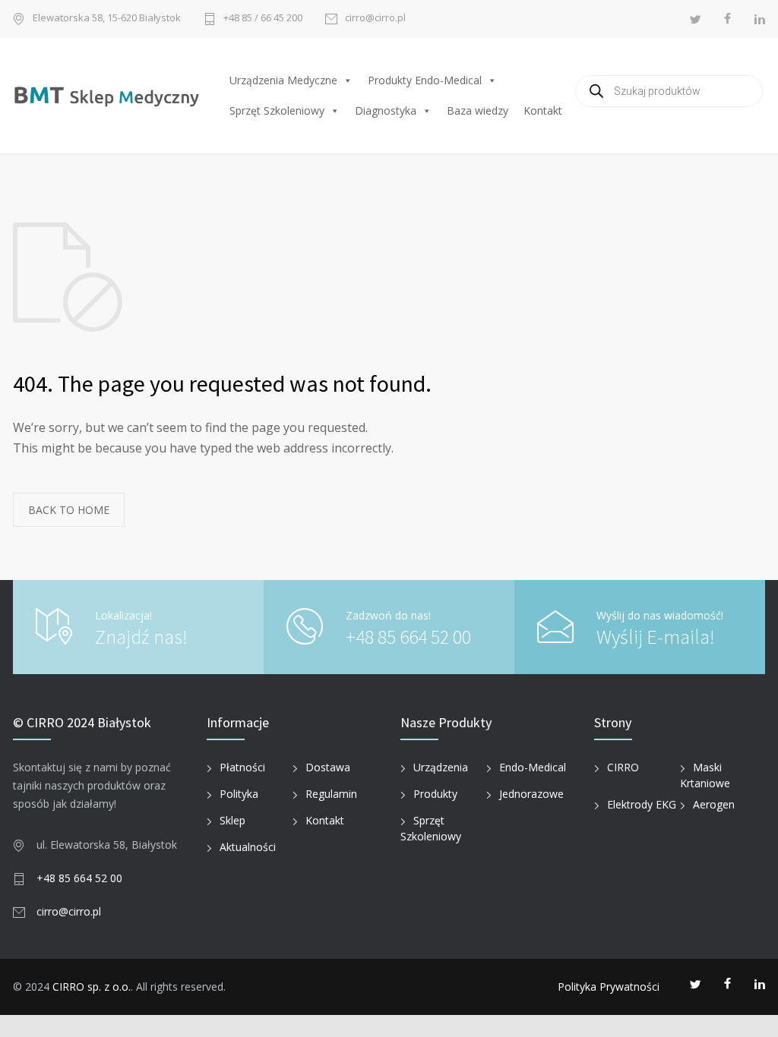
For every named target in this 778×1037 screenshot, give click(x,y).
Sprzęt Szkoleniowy (276, 110)
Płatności (242, 767)
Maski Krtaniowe (705, 775)
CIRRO (623, 767)
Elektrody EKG (641, 804)
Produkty (435, 793)
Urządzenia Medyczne (283, 80)
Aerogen (714, 804)
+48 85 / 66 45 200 (262, 18)
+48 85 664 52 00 (408, 636)
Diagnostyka (385, 110)
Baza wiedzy (477, 110)
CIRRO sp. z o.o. (91, 986)
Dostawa (327, 767)
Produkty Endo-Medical (425, 80)
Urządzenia (440, 767)
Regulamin (331, 793)
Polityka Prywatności (608, 986)
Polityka (239, 793)
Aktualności (248, 847)
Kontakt (542, 110)
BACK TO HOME (68, 510)
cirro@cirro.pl (375, 18)
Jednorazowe (531, 793)
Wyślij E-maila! (655, 636)
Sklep (232, 820)
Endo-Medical (532, 767)
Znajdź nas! (141, 636)
